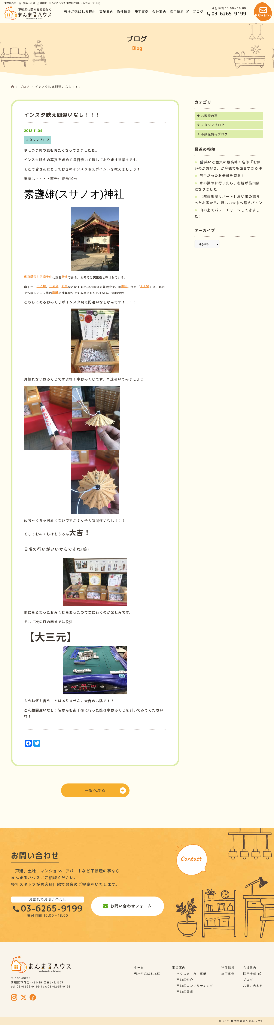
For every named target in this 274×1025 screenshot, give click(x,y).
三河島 (53, 286)
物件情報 (124, 12)
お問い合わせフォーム (131, 906)
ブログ (198, 12)
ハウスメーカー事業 (191, 974)
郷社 (124, 286)
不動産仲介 (184, 980)
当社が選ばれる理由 (80, 12)
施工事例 (142, 12)
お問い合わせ (253, 986)
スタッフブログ (212, 125)
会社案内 (159, 12)
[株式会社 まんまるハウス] (27, 13)
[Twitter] (23, 998)
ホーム (139, 967)
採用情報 (177, 12)
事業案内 (106, 12)
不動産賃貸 (184, 992)
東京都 (28, 276)
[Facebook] (33, 998)
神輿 (55, 292)
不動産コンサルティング (194, 986)
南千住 (47, 276)
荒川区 (38, 276)
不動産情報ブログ (214, 134)
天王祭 (144, 286)
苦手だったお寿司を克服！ (222, 175)
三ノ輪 (41, 286)
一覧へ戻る (95, 790)
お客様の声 (209, 116)
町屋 (65, 286)
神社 (65, 276)
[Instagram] (14, 998)
